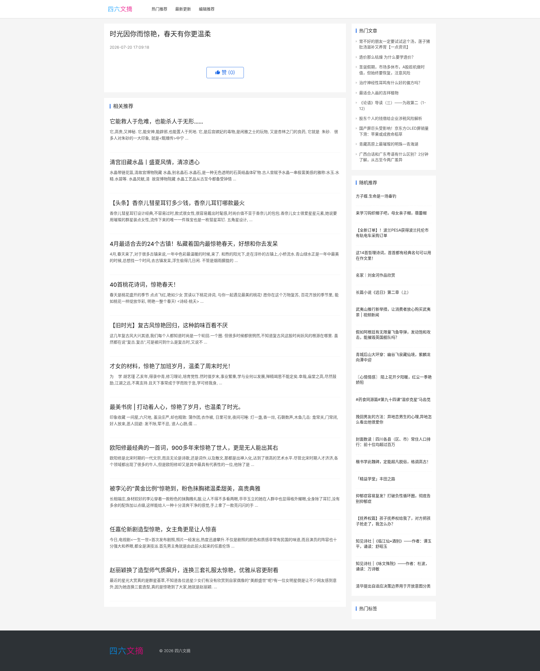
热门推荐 (159, 8)
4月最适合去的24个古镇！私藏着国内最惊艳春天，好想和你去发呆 (194, 244)
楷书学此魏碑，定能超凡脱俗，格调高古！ (393, 461)
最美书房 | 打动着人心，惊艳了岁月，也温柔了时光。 (177, 407)
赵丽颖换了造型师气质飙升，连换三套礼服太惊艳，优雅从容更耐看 (194, 570)
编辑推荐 (207, 8)
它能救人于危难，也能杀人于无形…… (156, 121)
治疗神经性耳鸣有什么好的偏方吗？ (390, 82)
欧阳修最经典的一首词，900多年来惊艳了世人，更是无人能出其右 (194, 448)
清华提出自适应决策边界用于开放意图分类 (393, 586)
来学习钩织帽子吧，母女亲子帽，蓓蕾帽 (391, 212)
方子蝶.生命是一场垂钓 (376, 196)
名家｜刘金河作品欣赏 (375, 275)
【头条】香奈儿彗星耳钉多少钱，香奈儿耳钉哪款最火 (177, 203)
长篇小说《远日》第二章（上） (383, 292)
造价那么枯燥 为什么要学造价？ (387, 57)
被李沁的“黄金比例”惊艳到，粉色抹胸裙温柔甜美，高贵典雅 (185, 488)
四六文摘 (182, 650)
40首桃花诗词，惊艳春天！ (144, 284)
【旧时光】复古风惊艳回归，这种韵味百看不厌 (169, 325)
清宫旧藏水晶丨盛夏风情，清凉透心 (155, 162)
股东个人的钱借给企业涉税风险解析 (390, 118)
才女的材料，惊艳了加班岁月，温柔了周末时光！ (171, 366)
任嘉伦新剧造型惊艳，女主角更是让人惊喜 (163, 529)
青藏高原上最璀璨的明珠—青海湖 (388, 144)
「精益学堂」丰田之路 (375, 478)
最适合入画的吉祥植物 (379, 92)
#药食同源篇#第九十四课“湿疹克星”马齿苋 (393, 399)
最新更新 (183, 8)
